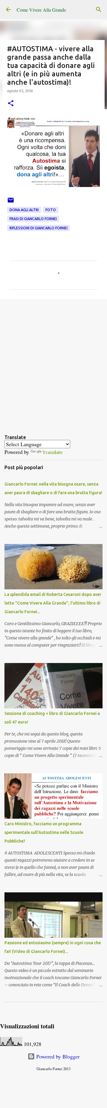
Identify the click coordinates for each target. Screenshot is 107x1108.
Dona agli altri (24, 210)
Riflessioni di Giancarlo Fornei (38, 228)
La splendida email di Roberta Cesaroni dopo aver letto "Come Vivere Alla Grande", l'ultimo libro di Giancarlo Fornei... (52, 603)
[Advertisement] (53, 361)
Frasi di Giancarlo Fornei (33, 219)
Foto (50, 210)
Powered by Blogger (57, 1056)
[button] (10, 104)
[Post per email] (10, 202)
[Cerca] (98, 9)
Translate (52, 452)
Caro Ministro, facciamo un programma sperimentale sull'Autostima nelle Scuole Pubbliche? (43, 832)
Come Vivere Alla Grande (41, 10)
